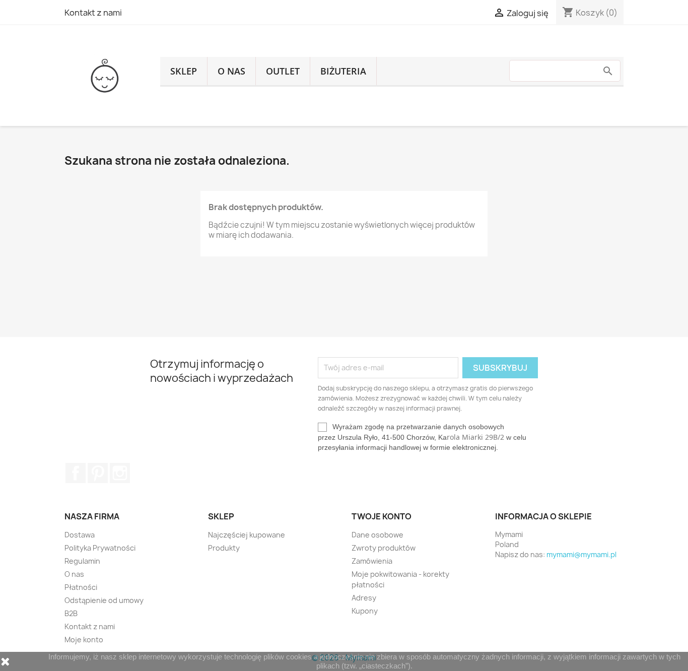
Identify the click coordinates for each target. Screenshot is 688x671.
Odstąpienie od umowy (104, 600)
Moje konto (83, 639)
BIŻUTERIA (343, 71)
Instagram (120, 473)
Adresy (364, 597)
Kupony (365, 611)
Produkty (224, 548)
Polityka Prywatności (99, 548)
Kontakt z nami (93, 12)
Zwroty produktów (384, 548)
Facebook (75, 473)
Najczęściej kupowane (246, 535)
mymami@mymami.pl (581, 554)
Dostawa (79, 535)
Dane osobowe (377, 535)
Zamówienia (372, 561)
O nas (231, 71)
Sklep (183, 71)
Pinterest (98, 473)
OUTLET (283, 71)
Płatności (80, 587)
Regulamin (82, 561)
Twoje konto (381, 516)
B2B (71, 613)
